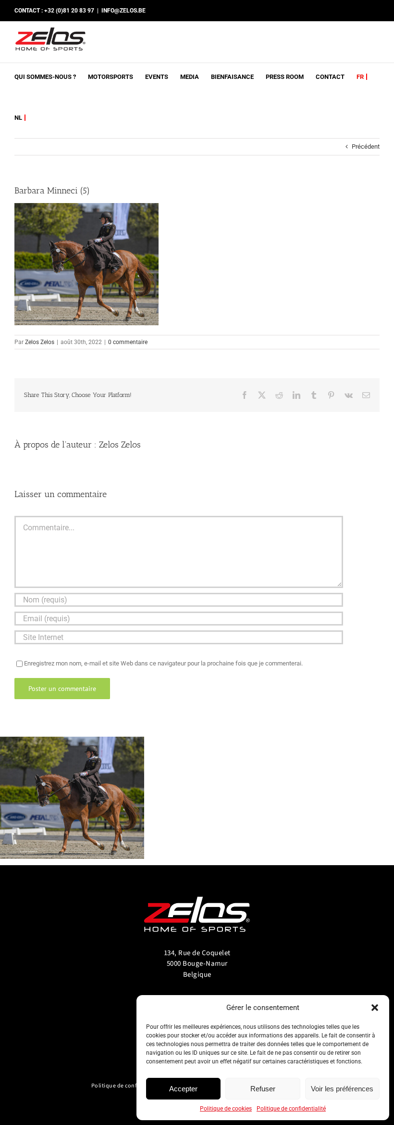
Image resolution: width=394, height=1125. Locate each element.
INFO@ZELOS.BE (123, 10)
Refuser (262, 1089)
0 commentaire (128, 342)
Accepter (183, 1089)
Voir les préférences (342, 1089)
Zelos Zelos (39, 342)
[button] (375, 1007)
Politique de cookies (226, 1108)
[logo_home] (197, 892)
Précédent (366, 146)
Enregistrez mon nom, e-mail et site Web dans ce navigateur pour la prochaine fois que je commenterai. (163, 663)
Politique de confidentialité (291, 1108)
